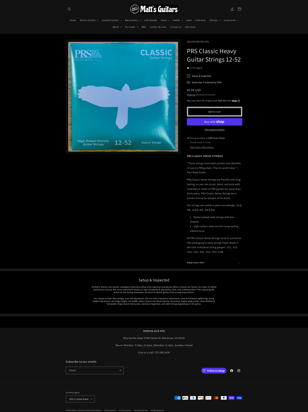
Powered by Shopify (93, 410)
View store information (202, 147)
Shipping (191, 94)
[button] (69, 9)
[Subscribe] (119, 370)
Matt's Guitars (78, 410)
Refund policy (110, 410)
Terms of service (141, 410)
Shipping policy (157, 410)
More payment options (214, 129)
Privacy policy (125, 410)
